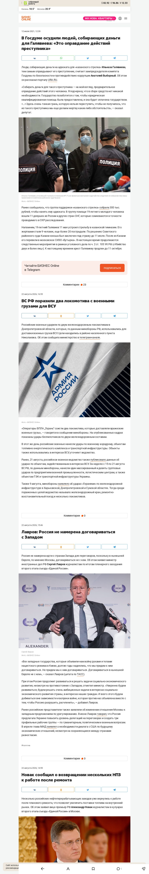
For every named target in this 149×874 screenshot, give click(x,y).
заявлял (52, 726)
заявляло (63, 483)
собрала (104, 207)
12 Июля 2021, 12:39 (31, 31)
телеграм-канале (89, 337)
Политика (26, 745)
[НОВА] (98, 18)
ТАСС (80, 674)
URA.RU (52, 79)
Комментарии (74, 284)
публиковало (98, 459)
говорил (102, 713)
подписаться (112, 267)
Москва (41, 9)
